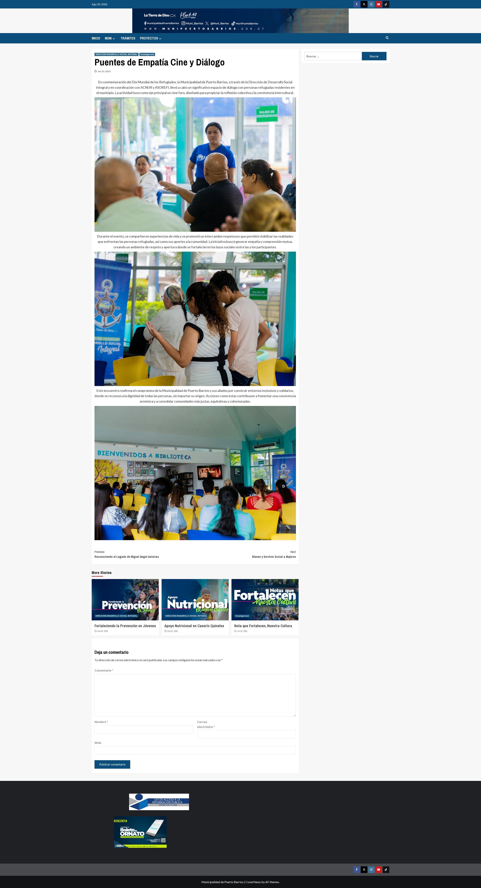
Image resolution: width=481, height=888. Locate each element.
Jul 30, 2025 (242, 631)
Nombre (101, 722)
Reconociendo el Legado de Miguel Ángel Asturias (127, 554)
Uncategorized (147, 54)
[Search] (387, 38)
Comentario (104, 670)
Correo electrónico (206, 724)
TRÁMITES (128, 38)
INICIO (96, 38)
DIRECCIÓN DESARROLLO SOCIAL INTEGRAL (116, 54)
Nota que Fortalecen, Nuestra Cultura (263, 625)
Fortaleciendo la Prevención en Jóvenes (125, 625)
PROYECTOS (149, 38)
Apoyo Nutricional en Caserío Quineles (194, 625)
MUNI (108, 38)
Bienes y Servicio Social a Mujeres (274, 554)
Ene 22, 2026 (172, 631)
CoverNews (253, 882)
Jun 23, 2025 (104, 71)
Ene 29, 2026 (103, 631)
